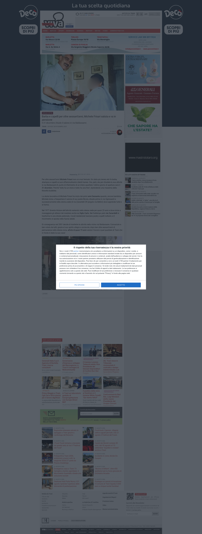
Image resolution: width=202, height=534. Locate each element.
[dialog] (101, 267)
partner (76, 251)
